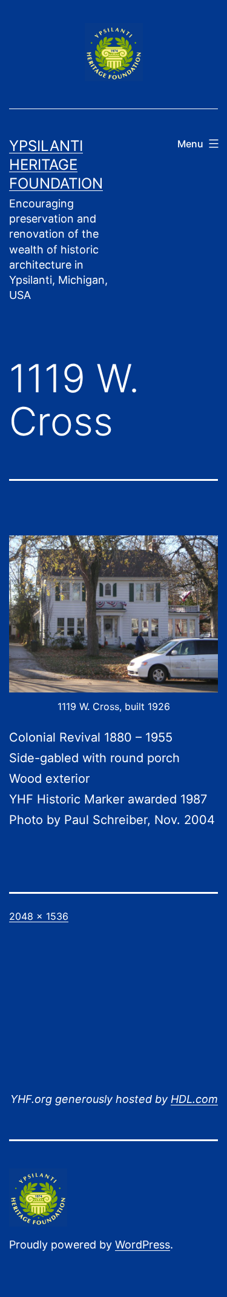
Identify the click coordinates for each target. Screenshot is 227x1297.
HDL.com (194, 1099)
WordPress (142, 1244)
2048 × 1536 (38, 916)
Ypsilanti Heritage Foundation (56, 164)
